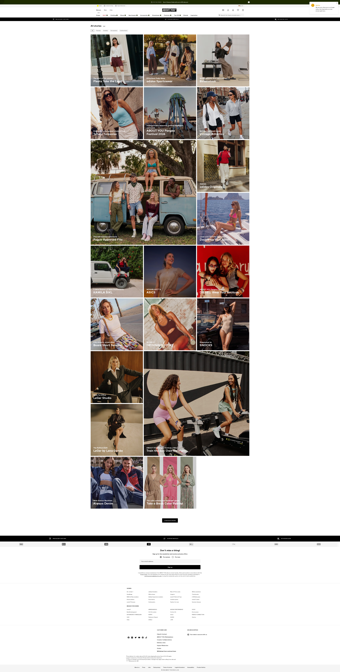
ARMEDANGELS (152, 609)
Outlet (100, 5)
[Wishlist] (238, 10)
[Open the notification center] (233, 10)
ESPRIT (150, 614)
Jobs (149, 667)
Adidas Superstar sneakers (155, 597)
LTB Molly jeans (196, 597)
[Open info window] (249, 2)
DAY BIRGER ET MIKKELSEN (134, 614)
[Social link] (129, 637)
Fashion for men (174, 602)
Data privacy (156, 667)
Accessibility (190, 667)
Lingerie (172, 594)
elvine (171, 614)
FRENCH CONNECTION (198, 614)
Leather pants (174, 599)
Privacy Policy (143, 574)
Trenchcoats (195, 594)
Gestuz (194, 617)
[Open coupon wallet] (223, 10)
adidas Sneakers (152, 591)
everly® (129, 609)
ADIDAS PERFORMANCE (176, 609)
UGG (128, 617)
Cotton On (173, 612)
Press (143, 667)
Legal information (180, 667)
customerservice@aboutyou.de (152, 576)
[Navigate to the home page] (136, 631)
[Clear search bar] (243, 15)
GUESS (172, 617)
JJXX (171, 619)
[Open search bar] (219, 15)
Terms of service (167, 667)
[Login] (228, 10)
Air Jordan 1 (130, 591)
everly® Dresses (131, 602)
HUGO (193, 609)
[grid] (170, 272)
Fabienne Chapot (153, 617)
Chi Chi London (152, 612)
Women (98, 10)
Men (105, 10)
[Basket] (243, 10)
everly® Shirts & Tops (176, 597)
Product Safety (201, 667)
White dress (151, 594)
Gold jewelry (151, 602)
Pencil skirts (151, 599)
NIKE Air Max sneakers (133, 597)
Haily (128, 619)
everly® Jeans (195, 599)
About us (137, 667)
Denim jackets (130, 599)
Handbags (129, 594)
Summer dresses (196, 602)
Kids (111, 10)
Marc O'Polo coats (175, 591)
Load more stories (170, 520)
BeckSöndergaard (131, 612)
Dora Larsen (195, 612)
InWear (150, 619)
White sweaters (196, 591)
